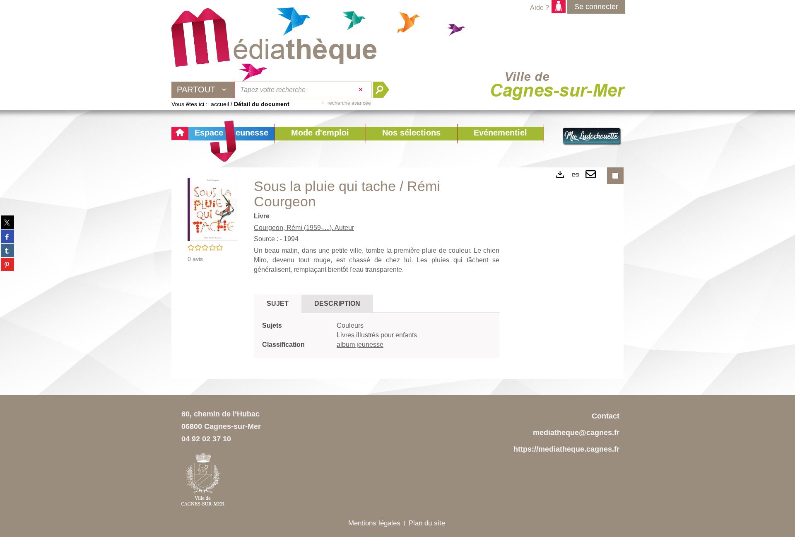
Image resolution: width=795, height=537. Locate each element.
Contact (605, 416)
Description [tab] (337, 303)
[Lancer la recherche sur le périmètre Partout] (384, 90)
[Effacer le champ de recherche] (361, 90)
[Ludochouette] (592, 137)
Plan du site (427, 523)
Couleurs (350, 325)
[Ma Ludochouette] (274, 37)
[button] (320, 133)
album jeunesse (360, 344)
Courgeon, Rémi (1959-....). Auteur (304, 227)
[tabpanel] (376, 335)
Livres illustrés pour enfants (377, 335)
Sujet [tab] (278, 303)
